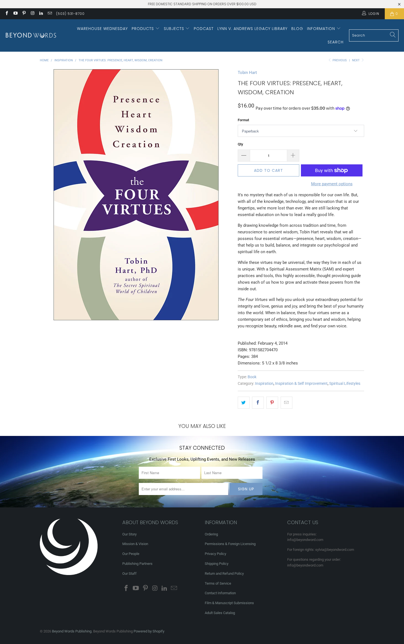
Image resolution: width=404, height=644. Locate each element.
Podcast (204, 28)
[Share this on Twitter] (244, 403)
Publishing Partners (137, 564)
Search (336, 42)
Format (243, 120)
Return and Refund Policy (224, 573)
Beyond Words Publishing (72, 631)
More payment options (332, 183)
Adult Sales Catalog (220, 613)
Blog (297, 28)
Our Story (129, 534)
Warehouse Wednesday (102, 28)
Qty (240, 144)
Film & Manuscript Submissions (229, 603)
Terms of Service (218, 583)
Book (252, 377)
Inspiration (264, 383)
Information (321, 28)
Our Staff (129, 573)
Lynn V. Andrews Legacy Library (252, 28)
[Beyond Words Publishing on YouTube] (15, 14)
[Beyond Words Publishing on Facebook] (6, 14)
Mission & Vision (135, 544)
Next (356, 60)
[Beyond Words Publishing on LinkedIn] (40, 14)
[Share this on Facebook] (258, 403)
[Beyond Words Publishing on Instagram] (32, 14)
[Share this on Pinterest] (272, 403)
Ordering (211, 534)
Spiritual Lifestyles (344, 383)
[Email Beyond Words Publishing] (49, 14)
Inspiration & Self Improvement (301, 383)
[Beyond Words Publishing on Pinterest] (23, 14)
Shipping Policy (216, 564)
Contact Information (220, 593)
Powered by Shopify (149, 631)
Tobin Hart (247, 72)
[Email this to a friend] (286, 403)
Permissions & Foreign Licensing (230, 544)
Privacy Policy (215, 554)
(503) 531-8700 (70, 13)
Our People (130, 554)
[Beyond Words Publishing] (30, 35)
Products (143, 28)
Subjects (175, 28)
